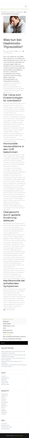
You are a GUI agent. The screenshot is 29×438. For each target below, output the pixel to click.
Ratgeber (19, 12)
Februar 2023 (5, 378)
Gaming (3, 400)
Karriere (3, 404)
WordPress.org (5, 428)
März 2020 (4, 381)
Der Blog (3, 12)
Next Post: (14, 337)
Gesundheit (11, 12)
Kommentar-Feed (6, 427)
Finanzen (3, 399)
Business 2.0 (4, 394)
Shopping (4, 412)
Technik (3, 414)
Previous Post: (8, 326)
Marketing (4, 405)
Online (3, 409)
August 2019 (4, 382)
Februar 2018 (5, 384)
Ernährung (4, 396)
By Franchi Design (19, 435)
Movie (3, 407)
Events (3, 397)
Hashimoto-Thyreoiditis (17, 56)
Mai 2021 (3, 379)
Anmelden (4, 423)
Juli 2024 (3, 376)
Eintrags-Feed (5, 425)
